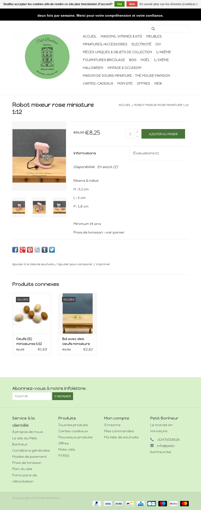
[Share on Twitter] (52, 250)
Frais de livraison (27, 463)
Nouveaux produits (75, 437)
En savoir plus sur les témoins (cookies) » (168, 4)
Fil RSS (63, 456)
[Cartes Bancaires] (151, 503)
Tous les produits (73, 425)
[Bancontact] (129, 503)
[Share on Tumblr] (45, 250)
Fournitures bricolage (104, 60)
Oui (119, 4)
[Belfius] (173, 503)
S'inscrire (112, 425)
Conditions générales (31, 450)
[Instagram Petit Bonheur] (185, 388)
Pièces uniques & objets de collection (117, 52)
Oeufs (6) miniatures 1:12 (29, 341)
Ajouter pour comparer (75, 264)
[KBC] (140, 503)
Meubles (154, 36)
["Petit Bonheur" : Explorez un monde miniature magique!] (46, 56)
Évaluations (146, 153)
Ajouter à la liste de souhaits (33, 264)
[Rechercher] (153, 29)
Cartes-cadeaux (98, 83)
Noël (145, 60)
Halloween (93, 68)
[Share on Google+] (22, 250)
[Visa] (107, 503)
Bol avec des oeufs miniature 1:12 (76, 341)
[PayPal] (96, 503)
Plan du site (22, 469)
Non (132, 4)
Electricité (141, 44)
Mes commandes (119, 431)
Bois (133, 60)
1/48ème (163, 52)
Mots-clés (66, 449)
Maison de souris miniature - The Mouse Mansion (126, 76)
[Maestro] (162, 503)
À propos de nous (27, 432)
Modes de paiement (29, 457)
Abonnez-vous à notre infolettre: (49, 388)
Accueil (90, 36)
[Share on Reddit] (37, 250)
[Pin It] (30, 250)
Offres (143, 83)
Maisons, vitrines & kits (121, 36)
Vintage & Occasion (124, 68)
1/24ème (161, 60)
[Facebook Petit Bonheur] (176, 388)
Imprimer (103, 264)
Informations (85, 153)
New (158, 83)
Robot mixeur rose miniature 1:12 (161, 105)
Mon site (125, 83)
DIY (158, 44)
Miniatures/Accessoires (105, 44)
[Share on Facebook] (15, 250)
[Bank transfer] (118, 503)
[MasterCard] (183, 503)
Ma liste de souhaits (121, 437)
